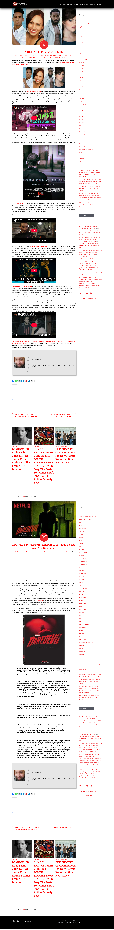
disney (48, 551)
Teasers (81, 137)
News (25, 55)
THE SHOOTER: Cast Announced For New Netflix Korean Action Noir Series (65, 455)
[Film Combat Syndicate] (20, 6)
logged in (22, 496)
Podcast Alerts (82, 104)
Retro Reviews (82, 110)
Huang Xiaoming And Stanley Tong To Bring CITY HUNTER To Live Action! (61, 415)
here (27, 64)
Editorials (81, 54)
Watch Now (82, 158)
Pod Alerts (81, 101)
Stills (80, 125)
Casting (14, 446)
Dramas (62, 446)
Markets (81, 90)
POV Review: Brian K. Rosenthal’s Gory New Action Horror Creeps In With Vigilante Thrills (90, 285)
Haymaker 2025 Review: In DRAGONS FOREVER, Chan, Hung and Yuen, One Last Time (90, 245)
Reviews (81, 114)
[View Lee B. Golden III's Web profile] (28, 368)
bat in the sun (32, 55)
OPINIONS (81, 99)
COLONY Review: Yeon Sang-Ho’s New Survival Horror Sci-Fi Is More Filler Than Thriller (89, 205)
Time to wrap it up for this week (22, 286)
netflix (66, 551)
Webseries (81, 161)
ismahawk (69, 55)
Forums (76, 4)
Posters (39, 446)
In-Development (83, 81)
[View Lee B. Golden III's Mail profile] (28, 371)
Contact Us (97, 4)
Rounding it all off (17, 203)
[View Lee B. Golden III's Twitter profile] (28, 357)
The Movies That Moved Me (86, 149)
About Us (82, 4)
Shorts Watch (82, 122)
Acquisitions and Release (85, 27)
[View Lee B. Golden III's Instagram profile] (28, 364)
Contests (81, 45)
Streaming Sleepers (84, 131)
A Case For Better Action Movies (87, 24)
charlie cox (38, 551)
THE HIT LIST (82, 143)
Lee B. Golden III (17, 55)
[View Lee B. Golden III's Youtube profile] (28, 360)
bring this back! (83, 36)
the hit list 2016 (50, 57)
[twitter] (80, 293)
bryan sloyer (40, 55)
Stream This (82, 129)
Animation (81, 30)
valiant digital (58, 57)
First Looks (82, 63)
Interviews (81, 84)
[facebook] (83, 293)
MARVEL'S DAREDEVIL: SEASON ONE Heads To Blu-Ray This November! (26, 415)
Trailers (81, 155)
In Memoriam (82, 75)
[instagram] (90, 293)
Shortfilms (81, 119)
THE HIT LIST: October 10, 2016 (44, 52)
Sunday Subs (82, 134)
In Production (82, 78)
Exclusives (81, 57)
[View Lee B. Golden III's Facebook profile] (28, 353)
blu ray (33, 551)
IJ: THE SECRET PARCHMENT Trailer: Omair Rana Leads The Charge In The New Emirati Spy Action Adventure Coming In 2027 (90, 181)
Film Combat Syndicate (65, 4)
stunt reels (42, 57)
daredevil (44, 551)
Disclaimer (89, 4)
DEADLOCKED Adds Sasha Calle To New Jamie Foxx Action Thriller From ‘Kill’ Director (21, 459)
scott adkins (36, 57)
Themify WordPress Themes (74, 922)
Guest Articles (82, 66)
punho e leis (29, 57)
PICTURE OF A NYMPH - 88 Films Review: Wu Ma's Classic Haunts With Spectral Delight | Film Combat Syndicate (89, 226)
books (80, 33)
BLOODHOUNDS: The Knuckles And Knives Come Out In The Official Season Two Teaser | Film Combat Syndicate (90, 252)
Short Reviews (82, 116)
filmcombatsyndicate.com (59, 55)
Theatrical (81, 152)
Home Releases (83, 69)
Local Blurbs (82, 87)
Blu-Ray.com (39, 601)
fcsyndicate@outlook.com (36, 362)
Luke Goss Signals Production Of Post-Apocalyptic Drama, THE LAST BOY (27, 828)
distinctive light (48, 55)
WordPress (64, 922)
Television (81, 140)
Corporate (81, 48)
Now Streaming (83, 95)
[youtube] (87, 293)
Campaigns (82, 39)
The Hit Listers (82, 146)
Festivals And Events (84, 60)
